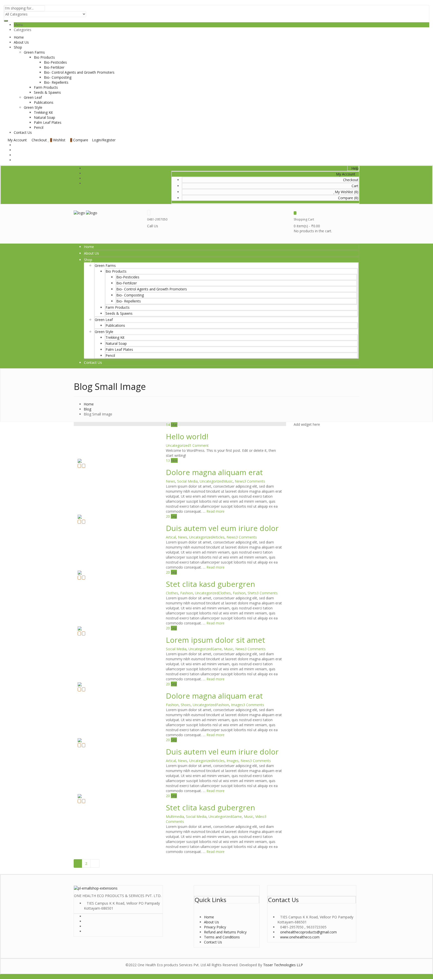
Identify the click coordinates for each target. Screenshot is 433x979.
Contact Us (23, 132)
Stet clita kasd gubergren (210, 584)
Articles (219, 537)
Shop (18, 47)
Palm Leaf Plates (47, 122)
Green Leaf (33, 97)
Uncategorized (177, 445)
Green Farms (34, 52)
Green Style (33, 107)
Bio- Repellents (56, 82)
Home (19, 37)
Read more (215, 511)
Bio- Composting (57, 77)
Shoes (186, 704)
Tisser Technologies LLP (283, 964)
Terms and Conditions (222, 937)
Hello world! (187, 436)
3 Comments (254, 481)
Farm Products (46, 87)
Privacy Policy (215, 927)
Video (259, 816)
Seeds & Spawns (47, 92)
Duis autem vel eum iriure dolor (222, 528)
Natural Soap (44, 117)
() (346, 191)
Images (237, 704)
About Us (21, 42)
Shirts (252, 593)
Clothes (172, 593)
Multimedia (175, 816)
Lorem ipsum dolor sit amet (215, 640)
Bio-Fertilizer (54, 67)
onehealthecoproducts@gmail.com (308, 932)
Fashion (186, 593)
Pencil (38, 127)
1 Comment (199, 445)
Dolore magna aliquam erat (214, 472)
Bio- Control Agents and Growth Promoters (79, 72)
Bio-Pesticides (55, 62)
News (170, 481)
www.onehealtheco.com (299, 937)
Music (228, 481)
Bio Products (44, 57)
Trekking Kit (43, 112)
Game (217, 648)
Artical (171, 537)
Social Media (187, 481)
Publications (43, 102)
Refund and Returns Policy (225, 932)
